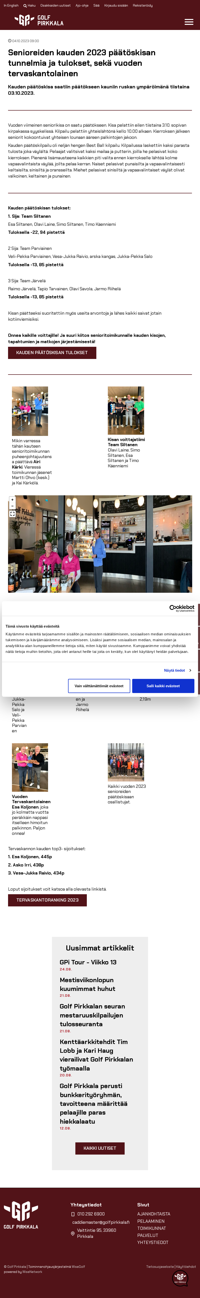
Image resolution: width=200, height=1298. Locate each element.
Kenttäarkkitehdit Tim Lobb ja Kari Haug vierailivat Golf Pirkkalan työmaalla (96, 1055)
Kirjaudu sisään (116, 5)
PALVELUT (147, 1235)
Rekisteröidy (143, 5)
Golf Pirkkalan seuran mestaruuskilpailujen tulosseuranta (92, 1015)
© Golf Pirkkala (15, 1267)
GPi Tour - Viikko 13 (88, 962)
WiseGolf (78, 1267)
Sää (96, 5)
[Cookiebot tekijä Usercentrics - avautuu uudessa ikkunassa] (173, 608)
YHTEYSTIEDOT (153, 1242)
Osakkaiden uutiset (55, 5)
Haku (32, 5)
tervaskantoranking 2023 (47, 900)
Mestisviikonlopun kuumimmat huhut (87, 984)
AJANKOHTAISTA (153, 1214)
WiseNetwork (32, 1272)
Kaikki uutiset (100, 1148)
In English (11, 5)
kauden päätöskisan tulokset (52, 353)
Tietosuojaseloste (160, 1267)
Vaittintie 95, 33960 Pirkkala (96, 1233)
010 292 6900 (91, 1214)
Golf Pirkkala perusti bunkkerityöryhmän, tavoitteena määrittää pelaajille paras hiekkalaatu (94, 1104)
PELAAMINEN (151, 1221)
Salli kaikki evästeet (163, 686)
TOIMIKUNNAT (151, 1228)
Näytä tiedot (174, 670)
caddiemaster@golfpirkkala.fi (100, 1222)
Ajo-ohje (82, 5)
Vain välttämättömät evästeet (99, 686)
